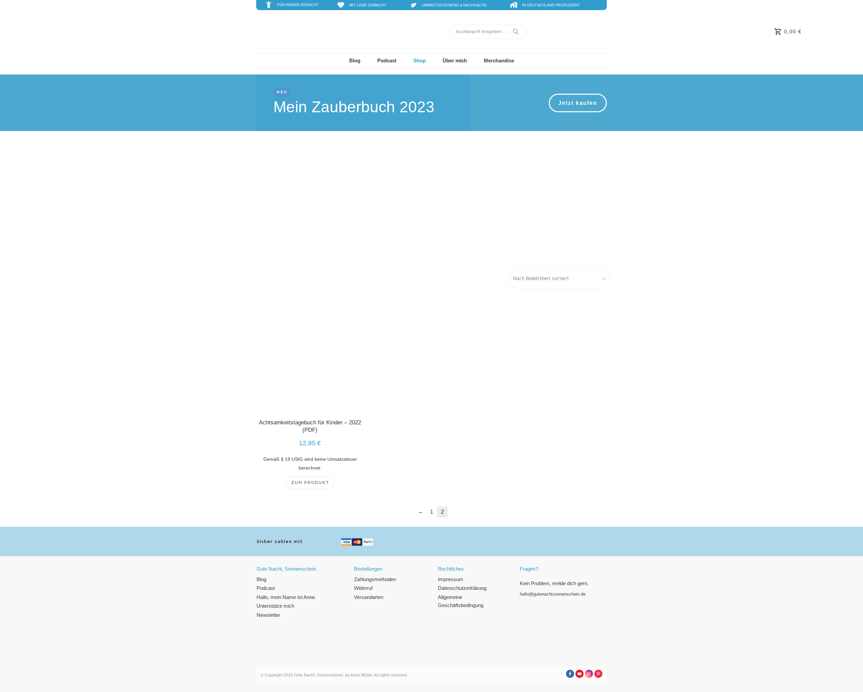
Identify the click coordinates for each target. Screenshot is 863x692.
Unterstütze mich (275, 606)
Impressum (450, 579)
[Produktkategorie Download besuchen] (553, 199)
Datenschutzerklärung (462, 588)
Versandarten (368, 597)
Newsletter (268, 615)
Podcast (266, 588)
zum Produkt (310, 482)
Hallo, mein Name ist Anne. (286, 597)
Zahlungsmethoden (375, 579)
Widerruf (363, 588)
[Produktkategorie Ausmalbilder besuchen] (431, 199)
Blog (261, 579)
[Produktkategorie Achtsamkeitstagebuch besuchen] (310, 199)
